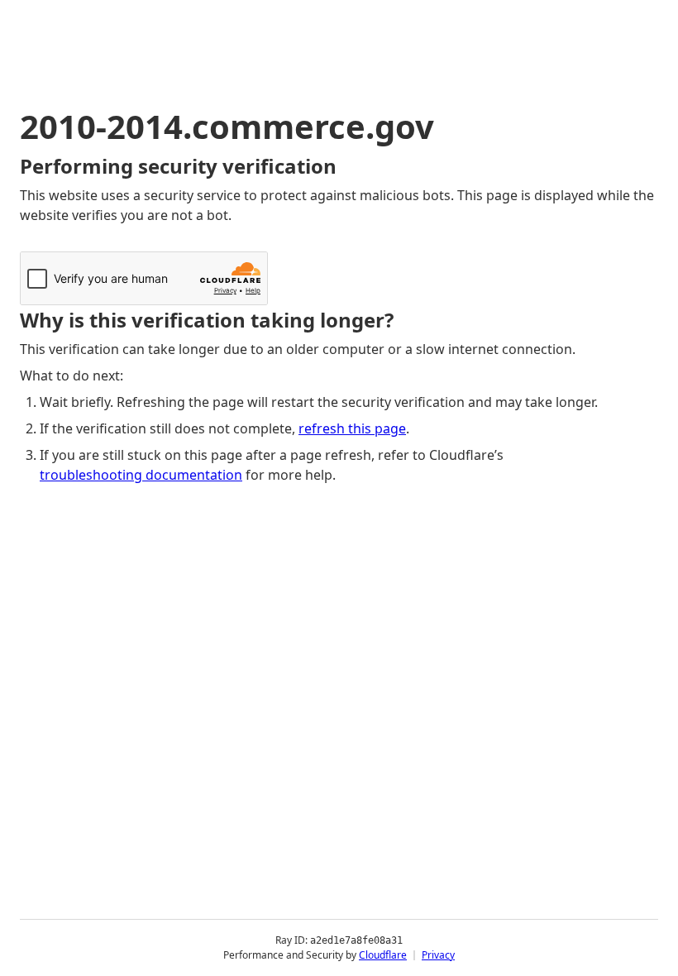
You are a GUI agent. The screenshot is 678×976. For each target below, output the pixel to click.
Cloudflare (383, 955)
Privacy (438, 955)
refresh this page (352, 428)
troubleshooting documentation (141, 475)
